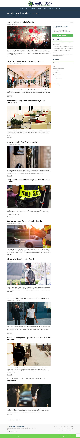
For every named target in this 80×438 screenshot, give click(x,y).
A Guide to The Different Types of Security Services (61, 51)
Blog (54, 66)
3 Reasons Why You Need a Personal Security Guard (28, 298)
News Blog (50, 8)
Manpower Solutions (57, 74)
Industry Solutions (56, 72)
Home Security (56, 70)
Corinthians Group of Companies (15, 436)
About (26, 8)
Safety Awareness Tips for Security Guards (24, 221)
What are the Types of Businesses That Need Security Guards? (62, 44)
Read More (9, 57)
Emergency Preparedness (58, 68)
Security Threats (56, 80)
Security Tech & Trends (57, 78)
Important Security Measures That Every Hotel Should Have (26, 102)
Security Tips (55, 82)
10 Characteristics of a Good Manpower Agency (63, 46)
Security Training (56, 85)
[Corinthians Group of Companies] (40, 4)
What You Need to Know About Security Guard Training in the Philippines (62, 55)
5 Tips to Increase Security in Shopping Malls (25, 61)
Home (21, 8)
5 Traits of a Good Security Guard (20, 259)
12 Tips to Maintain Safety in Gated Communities (63, 48)
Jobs (45, 8)
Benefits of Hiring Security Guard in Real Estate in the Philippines (28, 339)
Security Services (56, 76)
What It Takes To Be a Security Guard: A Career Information (26, 380)
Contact (58, 8)
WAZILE (72, 436)
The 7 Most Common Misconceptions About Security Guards (28, 181)
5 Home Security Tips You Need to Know (23, 142)
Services (39, 8)
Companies (32, 8)
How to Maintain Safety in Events (20, 22)
